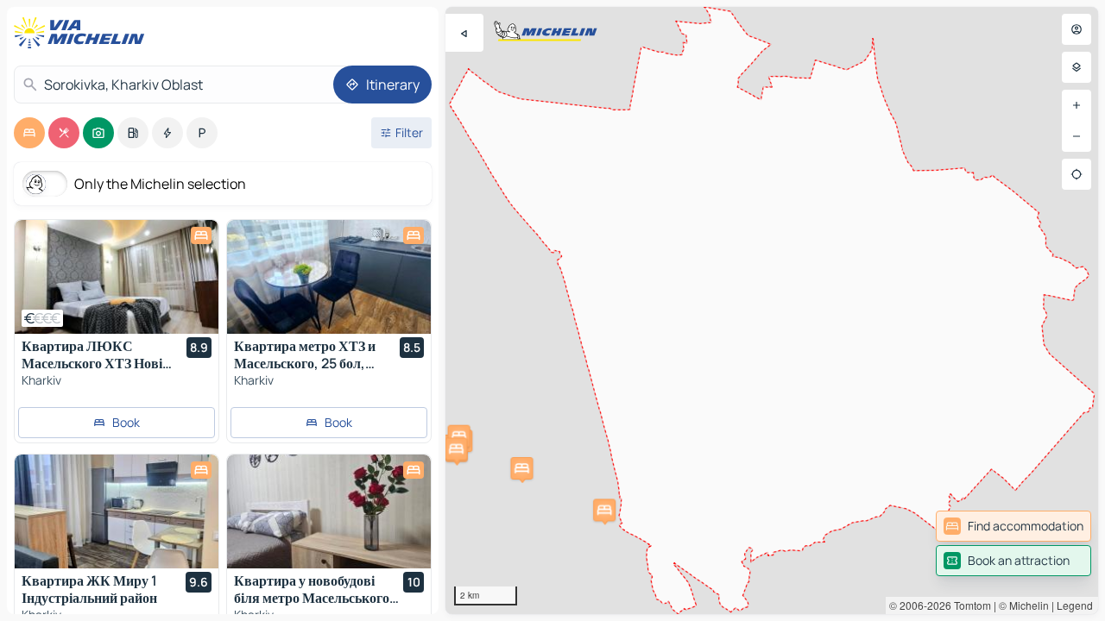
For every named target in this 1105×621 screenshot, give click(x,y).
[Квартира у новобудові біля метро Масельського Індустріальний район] (329, 511)
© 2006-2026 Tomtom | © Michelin (969, 605)
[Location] (1076, 174)
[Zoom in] (1076, 105)
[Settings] (1076, 67)
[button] (459, 436)
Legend (1075, 605)
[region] (771, 310)
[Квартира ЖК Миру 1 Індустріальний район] (116, 511)
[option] (29, 132)
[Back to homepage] (83, 33)
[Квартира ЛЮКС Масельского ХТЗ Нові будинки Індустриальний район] (116, 277)
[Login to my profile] (1076, 29)
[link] (1013, 526)
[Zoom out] (1076, 136)
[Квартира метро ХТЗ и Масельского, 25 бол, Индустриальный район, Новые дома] (329, 277)
